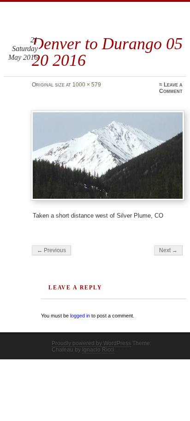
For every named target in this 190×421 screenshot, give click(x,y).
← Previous (51, 250)
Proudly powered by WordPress (91, 343)
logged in (80, 315)
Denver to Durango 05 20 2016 (107, 51)
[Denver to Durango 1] (107, 155)
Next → (168, 250)
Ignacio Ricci (98, 349)
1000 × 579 (86, 84)
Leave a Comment (171, 87)
